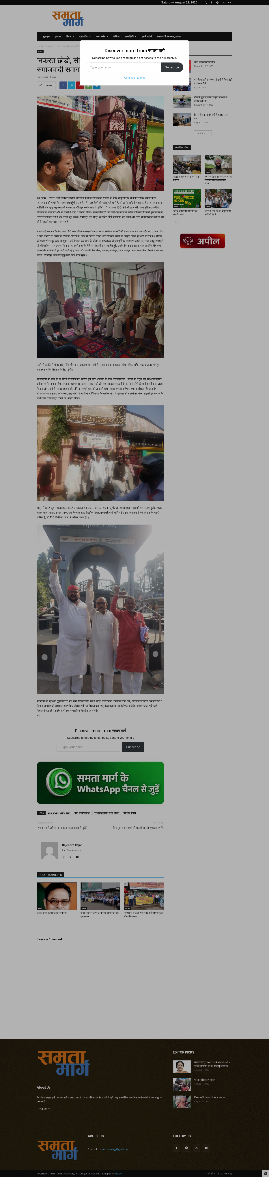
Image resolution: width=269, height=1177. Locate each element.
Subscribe (172, 67)
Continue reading (134, 77)
